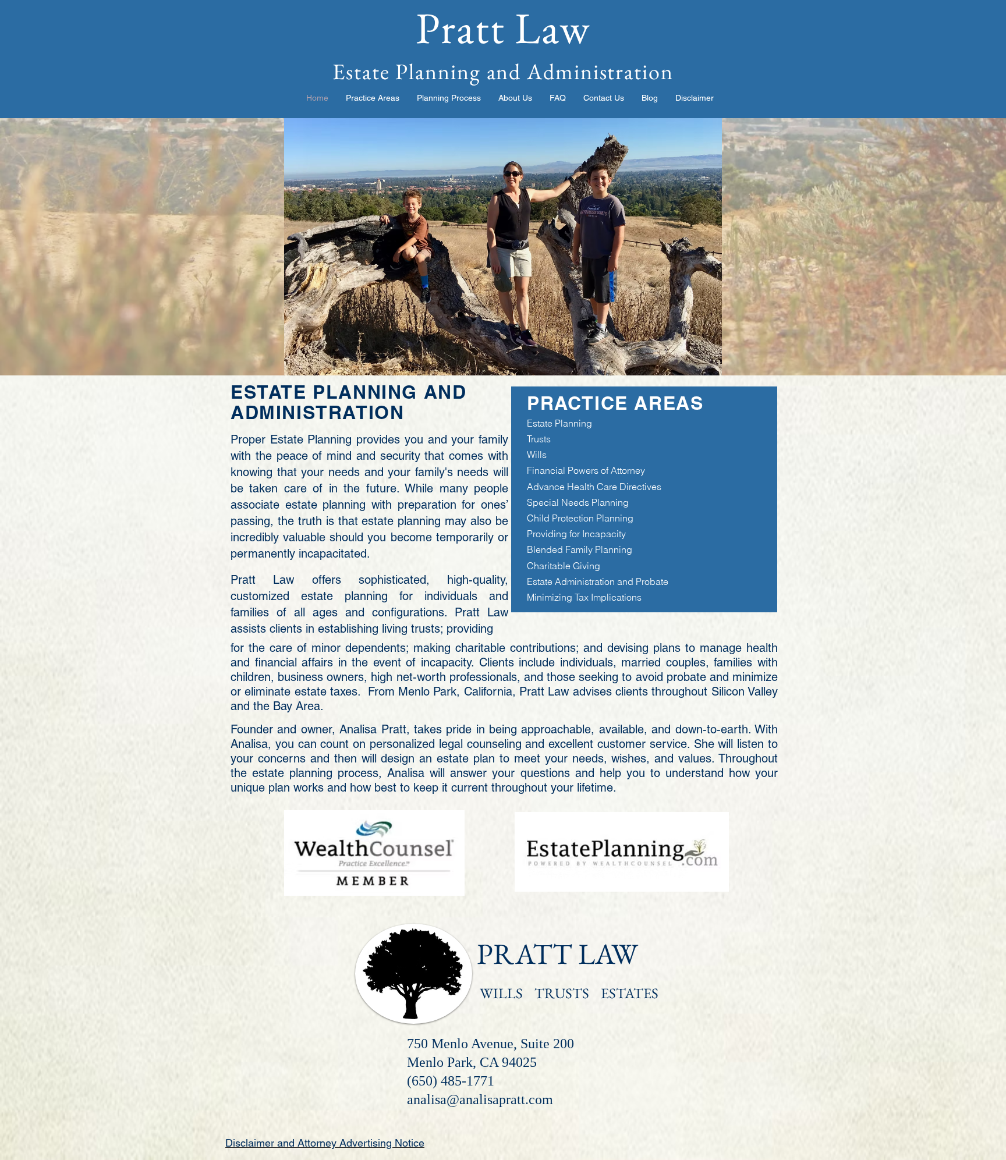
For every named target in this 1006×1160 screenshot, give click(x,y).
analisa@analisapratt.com (480, 1099)
